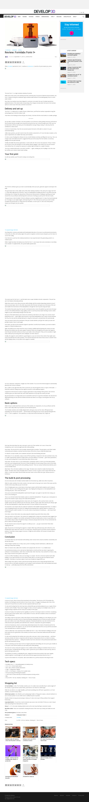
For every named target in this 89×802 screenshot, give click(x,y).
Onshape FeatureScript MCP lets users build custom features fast (74, 68)
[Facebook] (80, 12)
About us (56, 795)
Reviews (25, 16)
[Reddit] (15, 62)
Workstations (45, 16)
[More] (20, 62)
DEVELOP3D (29, 56)
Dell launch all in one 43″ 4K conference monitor (74, 75)
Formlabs (10, 66)
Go (71, 33)
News (19, 16)
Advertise (62, 795)
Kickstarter (30, 66)
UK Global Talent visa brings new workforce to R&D (74, 82)
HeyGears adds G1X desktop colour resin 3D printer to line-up (74, 61)
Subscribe (68, 795)
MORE (74, 16)
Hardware (14, 50)
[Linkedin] (11, 62)
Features (31, 16)
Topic (52, 16)
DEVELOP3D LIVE (67, 16)
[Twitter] (81, 12)
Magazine (59, 16)
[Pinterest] (13, 62)
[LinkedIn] (83, 12)
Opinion (37, 16)
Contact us (74, 795)
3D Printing (7, 50)
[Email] (18, 62)
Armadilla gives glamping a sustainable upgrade (73, 54)
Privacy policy (81, 795)
